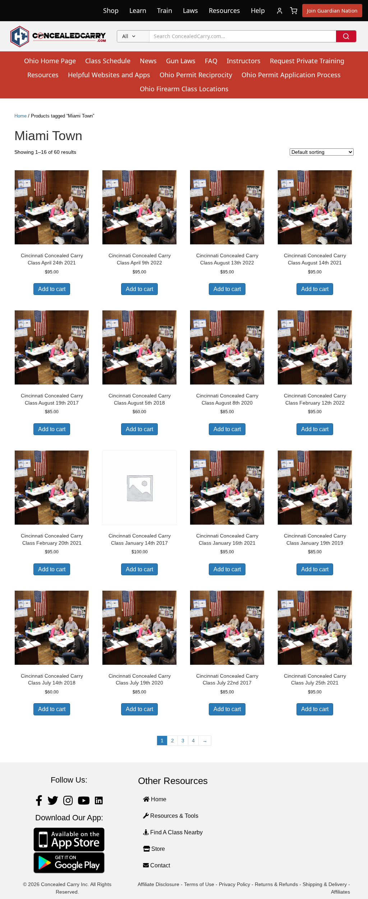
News (148, 60)
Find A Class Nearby (176, 832)
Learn (137, 10)
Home (20, 116)
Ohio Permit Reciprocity (196, 74)
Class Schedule (107, 60)
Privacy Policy (234, 884)
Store (157, 849)
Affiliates (340, 892)
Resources (224, 10)
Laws (190, 10)
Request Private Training (307, 60)
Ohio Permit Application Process (291, 74)
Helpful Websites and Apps (109, 74)
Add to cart (51, 289)
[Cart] (293, 11)
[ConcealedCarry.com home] (58, 36)
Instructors (244, 60)
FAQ (211, 60)
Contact (159, 865)
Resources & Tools (173, 816)
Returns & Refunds (276, 884)
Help (258, 10)
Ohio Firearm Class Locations (184, 88)
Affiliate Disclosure (158, 884)
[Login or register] (279, 11)
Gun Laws (181, 60)
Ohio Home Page (50, 60)
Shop (111, 10)
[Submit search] (346, 36)
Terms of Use (199, 884)
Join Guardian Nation (332, 10)
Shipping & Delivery (325, 884)
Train (164, 10)
